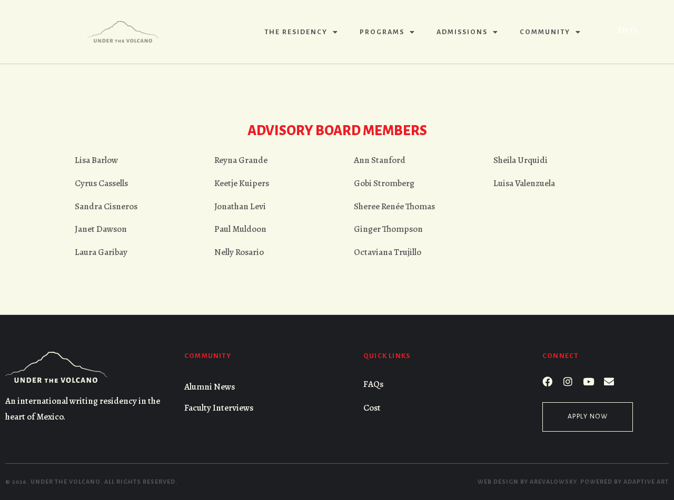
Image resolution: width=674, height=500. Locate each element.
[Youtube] (588, 381)
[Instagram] (568, 381)
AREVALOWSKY (553, 481)
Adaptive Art (646, 481)
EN (623, 30)
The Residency (296, 32)
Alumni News (209, 387)
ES (634, 30)
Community (545, 32)
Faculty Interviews (218, 408)
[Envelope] (609, 381)
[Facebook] (547, 381)
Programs (382, 32)
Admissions (462, 32)
